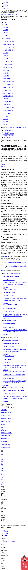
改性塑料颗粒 (6, 38)
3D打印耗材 (6, 58)
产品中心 (5, 532)
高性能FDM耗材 (7, 61)
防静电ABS (7, 256)
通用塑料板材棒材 (8, 96)
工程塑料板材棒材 (8, 93)
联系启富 (5, 5)
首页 (4, 22)
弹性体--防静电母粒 (8, 50)
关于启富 (5, 2)
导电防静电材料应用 (8, 101)
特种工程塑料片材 (8, 84)
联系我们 (5, 124)
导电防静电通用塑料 (8, 44)
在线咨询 (3, 164)
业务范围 (5, 30)
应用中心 (5, 99)
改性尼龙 (5, 55)
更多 (2, 270)
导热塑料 (5, 53)
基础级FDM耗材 (7, 67)
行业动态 (5, 122)
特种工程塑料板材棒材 (9, 81)
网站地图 (5, 8)
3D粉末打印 (6, 73)
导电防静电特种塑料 (8, 47)
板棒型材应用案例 (8, 110)
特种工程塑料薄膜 (8, 87)
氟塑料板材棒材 (7, 90)
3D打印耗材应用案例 (8, 107)
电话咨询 (3, 166)
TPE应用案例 (6, 113)
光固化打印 (6, 76)
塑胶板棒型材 (6, 78)
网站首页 (5, 530)
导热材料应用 (6, 104)
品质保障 (5, 35)
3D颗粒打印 (6, 70)
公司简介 (5, 24)
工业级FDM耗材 (7, 64)
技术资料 (5, 119)
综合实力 (5, 32)
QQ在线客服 (12, 541)
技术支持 (5, 116)
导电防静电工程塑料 (8, 41)
